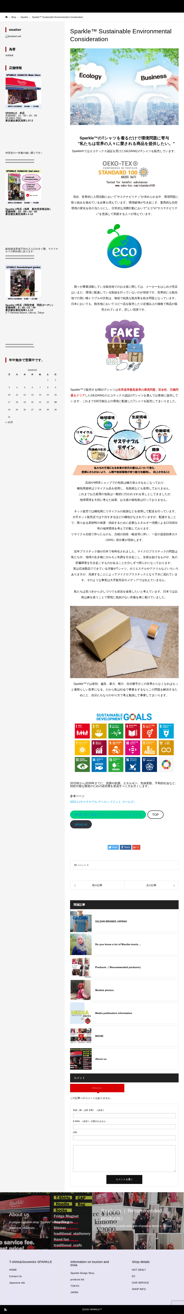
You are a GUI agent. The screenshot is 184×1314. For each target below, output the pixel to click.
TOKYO (74, 1285)
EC (133, 1276)
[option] (46, 1221)
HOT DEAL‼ (139, 1269)
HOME (13, 1269)
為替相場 (9, 55)
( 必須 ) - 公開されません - (90, 1121)
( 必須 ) (88, 1110)
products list (77, 1279)
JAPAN (74, 1292)
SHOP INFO (139, 1289)
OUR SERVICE (140, 1282)
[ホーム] (6, 17)
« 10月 (9, 422)
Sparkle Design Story (82, 1273)
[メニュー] (176, 6)
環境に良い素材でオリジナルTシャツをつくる (108, 814)
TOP (155, 814)
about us (81, 824)
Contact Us (15, 1276)
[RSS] (5, 1309)
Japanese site (17, 1282)
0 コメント (97, 1088)
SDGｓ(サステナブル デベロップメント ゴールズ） (103, 801)
